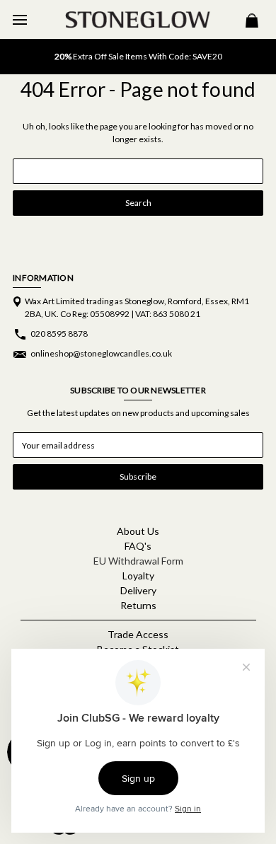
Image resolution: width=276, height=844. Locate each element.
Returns (138, 605)
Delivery (138, 590)
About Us (138, 531)
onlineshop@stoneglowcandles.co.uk (101, 353)
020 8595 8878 (59, 333)
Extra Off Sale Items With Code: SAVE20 (138, 56)
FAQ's (138, 546)
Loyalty (138, 576)
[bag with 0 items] (251, 22)
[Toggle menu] (19, 19)
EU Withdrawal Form (138, 561)
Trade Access (138, 634)
